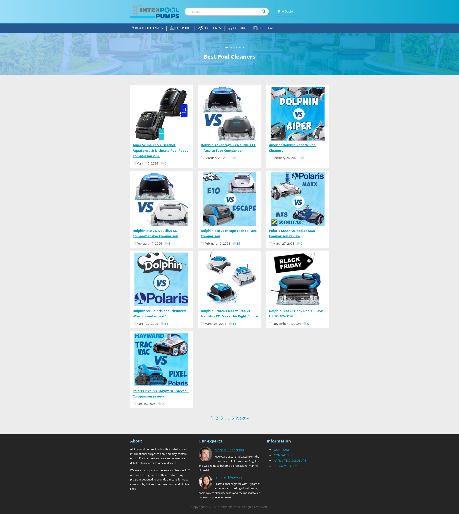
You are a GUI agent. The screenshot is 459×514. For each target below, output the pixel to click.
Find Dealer (286, 11)
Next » (242, 418)
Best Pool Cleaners (149, 28)
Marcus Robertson (229, 450)
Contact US (283, 455)
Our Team (281, 450)
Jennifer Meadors (228, 477)
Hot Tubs (239, 28)
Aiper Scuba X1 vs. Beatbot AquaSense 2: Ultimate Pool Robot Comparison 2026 (160, 150)
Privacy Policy (285, 466)
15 (238, 243)
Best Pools (183, 28)
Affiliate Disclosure (290, 460)
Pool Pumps (212, 28)
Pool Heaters (268, 28)
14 (234, 324)
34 (166, 324)
